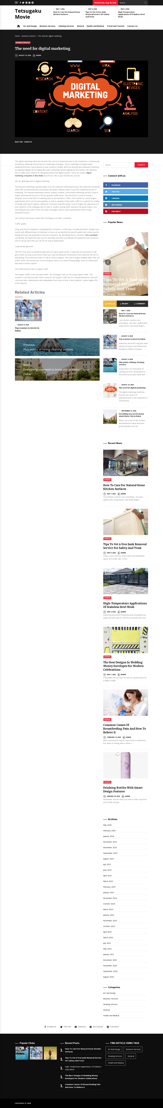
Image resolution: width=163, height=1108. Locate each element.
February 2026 (109, 830)
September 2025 (110, 853)
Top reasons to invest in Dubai (132, 339)
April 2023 (107, 932)
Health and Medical (95, 26)
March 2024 (108, 909)
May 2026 (107, 825)
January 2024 (108, 915)
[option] (125, 262)
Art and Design (30, 26)
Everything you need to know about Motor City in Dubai (131, 415)
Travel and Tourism (115, 26)
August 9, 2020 (23, 325)
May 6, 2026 (92, 9)
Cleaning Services (66, 26)
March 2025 (108, 881)
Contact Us (132, 26)
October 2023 (109, 926)
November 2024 (110, 898)
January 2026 (108, 836)
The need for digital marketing (132, 388)
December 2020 (110, 960)
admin (38, 55)
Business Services (47, 26)
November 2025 (110, 847)
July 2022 (107, 943)
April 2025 (107, 875)
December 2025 (110, 842)
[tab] (110, 304)
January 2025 (108, 892)
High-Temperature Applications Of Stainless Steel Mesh (131, 14)
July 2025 (107, 864)
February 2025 (109, 887)
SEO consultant (91, 235)
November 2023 (110, 920)
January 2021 (108, 954)
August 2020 (108, 977)
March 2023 (108, 937)
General (80, 26)
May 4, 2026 (125, 9)
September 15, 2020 (128, 411)
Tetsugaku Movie (28, 13)
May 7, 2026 (60, 9)
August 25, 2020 (127, 385)
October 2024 (109, 903)
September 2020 (110, 971)
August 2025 (108, 858)
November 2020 (110, 965)
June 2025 (107, 870)
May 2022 (107, 948)
